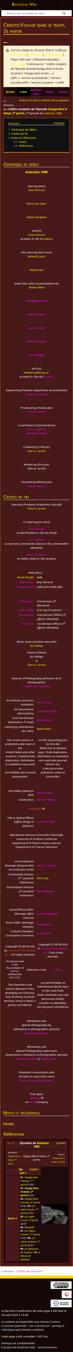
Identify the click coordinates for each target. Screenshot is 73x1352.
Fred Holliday (36, 355)
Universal (35, 1098)
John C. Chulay (46, 865)
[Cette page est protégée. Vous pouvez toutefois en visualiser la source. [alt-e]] (46, 40)
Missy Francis (25, 587)
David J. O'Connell (36, 394)
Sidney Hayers (37, 486)
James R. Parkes (36, 554)
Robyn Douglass (37, 217)
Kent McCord (37, 190)
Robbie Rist (36, 270)
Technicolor (35, 808)
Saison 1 (23, 1171)
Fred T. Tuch (44, 702)
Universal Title (46, 821)
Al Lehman (43, 933)
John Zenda (26, 610)
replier (61, 1143)
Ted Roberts (44, 924)
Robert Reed (36, 287)
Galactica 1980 (52, 113)
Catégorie (7, 1271)
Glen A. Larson (36, 451)
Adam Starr (26, 582)
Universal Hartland (36, 1033)
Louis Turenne (36, 328)
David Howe (44, 793)
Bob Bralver (44, 720)
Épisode (10, 91)
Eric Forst (28, 623)
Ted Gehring (36, 528)
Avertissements (47, 1347)
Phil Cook (43, 878)
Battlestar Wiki (24, 5)
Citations (63, 91)
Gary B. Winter (36, 411)
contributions (54, 55)
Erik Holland (26, 615)
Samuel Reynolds (47, 913)
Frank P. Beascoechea (36, 686)
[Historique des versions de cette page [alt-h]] (52, 40)
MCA (58, 969)
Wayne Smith (48, 1058)
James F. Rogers (47, 799)
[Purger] (58, 40)
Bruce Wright (25, 577)
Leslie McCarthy (47, 711)
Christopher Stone (36, 301)
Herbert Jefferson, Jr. (36, 372)
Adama (48, 238)
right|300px (18, 64)
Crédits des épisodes (29, 1271)
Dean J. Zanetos (36, 429)
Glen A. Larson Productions (36, 1080)
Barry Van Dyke (36, 203)
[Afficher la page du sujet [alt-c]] (5, 40)
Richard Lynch (36, 256)
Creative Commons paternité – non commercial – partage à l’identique (32, 1326)
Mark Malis (44, 729)
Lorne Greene (36, 234)
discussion (34, 55)
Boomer (49, 376)
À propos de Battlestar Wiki (18, 1347)
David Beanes (45, 891)
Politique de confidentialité (18, 1343)
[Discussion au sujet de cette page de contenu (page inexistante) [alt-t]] (13, 40)
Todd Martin (26, 601)
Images (50, 91)
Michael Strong (36, 341)
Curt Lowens (36, 539)
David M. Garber (36, 433)
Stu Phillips (36, 645)
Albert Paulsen (36, 314)
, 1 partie (14, 1160)
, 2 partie (29, 1218)
